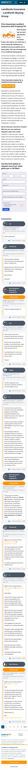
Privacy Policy (6, 203)
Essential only (14, 766)
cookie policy (10, 758)
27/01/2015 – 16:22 (10, 544)
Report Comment (16, 240)
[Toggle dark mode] (15, 2)
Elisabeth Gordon (10, 542)
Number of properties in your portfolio (12, 197)
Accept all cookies (14, 762)
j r (22, 682)
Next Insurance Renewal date (10, 191)
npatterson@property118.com (13, 718)
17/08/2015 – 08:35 (11, 684)
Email (4, 179)
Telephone (5, 185)
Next (25, 727)
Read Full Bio (14, 297)
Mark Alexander (9, 588)
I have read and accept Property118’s (14, 205)
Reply (23, 240)
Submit (6, 209)
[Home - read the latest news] (7, 2)
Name (4, 173)
